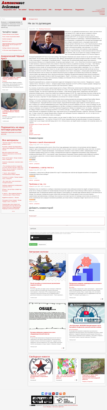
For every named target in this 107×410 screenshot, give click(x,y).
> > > (13, 211)
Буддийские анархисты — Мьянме (10, 197)
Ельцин (31, 128)
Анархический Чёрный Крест (12, 57)
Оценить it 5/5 (34, 160)
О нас (44, 406)
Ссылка (31, 144)
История (40, 124)
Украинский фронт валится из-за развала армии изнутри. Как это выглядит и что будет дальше (12, 44)
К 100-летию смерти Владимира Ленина (12, 50)
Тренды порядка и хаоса (37, 9)
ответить (31, 163)
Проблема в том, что (37, 184)
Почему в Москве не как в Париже (10, 34)
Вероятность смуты (7, 41)
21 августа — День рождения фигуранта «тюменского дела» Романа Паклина (12, 194)
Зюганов (31, 133)
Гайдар (31, 130)
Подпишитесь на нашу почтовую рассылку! (12, 128)
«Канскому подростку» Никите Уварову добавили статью (11, 78)
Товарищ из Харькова (87, 381)
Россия (30, 125)
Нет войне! (22, 9)
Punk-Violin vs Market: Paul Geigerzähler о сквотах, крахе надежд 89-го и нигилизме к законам (12, 148)
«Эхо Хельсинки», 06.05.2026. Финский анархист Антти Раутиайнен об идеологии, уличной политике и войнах (85, 326)
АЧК (50, 9)
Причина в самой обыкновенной (42, 142)
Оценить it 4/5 (33, 160)
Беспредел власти (33, 19)
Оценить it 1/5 (29, 160)
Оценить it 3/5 (32, 160)
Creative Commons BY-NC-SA (71, 405)
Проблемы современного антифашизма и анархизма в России (39, 376)
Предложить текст (10, 9)
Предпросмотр (42, 244)
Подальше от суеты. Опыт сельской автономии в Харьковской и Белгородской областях (91, 377)
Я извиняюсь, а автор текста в (41, 167)
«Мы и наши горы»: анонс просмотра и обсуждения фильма (11, 181)
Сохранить (33, 244)
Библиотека (68, 9)
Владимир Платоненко (45, 29)
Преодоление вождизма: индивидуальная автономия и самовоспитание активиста (85, 284)
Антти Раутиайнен (73, 329)
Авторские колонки (38, 251)
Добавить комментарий (34, 134)
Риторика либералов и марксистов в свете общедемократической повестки (42, 333)
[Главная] (13, 5)
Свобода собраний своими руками (10, 48)
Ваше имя (31, 210)
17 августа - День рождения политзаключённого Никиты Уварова (10, 111)
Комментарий (33, 215)
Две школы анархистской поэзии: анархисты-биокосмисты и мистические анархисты (11, 154)
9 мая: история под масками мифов (11, 36)
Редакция (4, 81)
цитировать (37, 163)
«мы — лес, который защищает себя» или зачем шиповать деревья (65, 376)
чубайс (30, 131)
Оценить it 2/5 (31, 160)
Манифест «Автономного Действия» (55, 406)
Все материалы (10, 140)
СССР (30, 127)
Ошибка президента (7, 39)
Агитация (58, 9)
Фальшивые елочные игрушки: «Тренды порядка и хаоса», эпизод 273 (11, 200)
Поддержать (79, 9)
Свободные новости (39, 356)
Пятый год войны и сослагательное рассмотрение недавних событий (45, 284)
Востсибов (32, 287)
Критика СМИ (46, 124)
